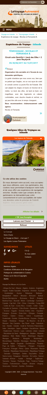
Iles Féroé (25, 323)
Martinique (32, 336)
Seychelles (33, 354)
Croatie (29, 306)
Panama (40, 343)
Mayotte (40, 336)
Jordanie (25, 328)
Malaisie (40, 333)
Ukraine (32, 364)
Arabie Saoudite (15, 291)
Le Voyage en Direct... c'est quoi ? (16, 238)
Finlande (40, 313)
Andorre (32, 288)
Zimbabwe (29, 366)
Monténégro (38, 338)
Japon (18, 328)
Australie (41, 291)
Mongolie (26, 338)
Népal (13, 343)
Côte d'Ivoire (23, 308)
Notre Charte (8, 235)
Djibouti (41, 308)
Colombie (31, 303)
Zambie (21, 366)
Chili (18, 303)
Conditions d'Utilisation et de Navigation (18, 270)
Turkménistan (15, 364)
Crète (35, 306)
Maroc (24, 336)
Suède (20, 359)
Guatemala (6, 318)
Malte (18, 336)
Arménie (34, 291)
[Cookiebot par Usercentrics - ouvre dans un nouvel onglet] (33, 170)
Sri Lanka (33, 356)
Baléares (39, 293)
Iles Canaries (15, 323)
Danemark (33, 308)
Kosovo (16, 331)
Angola (5, 291)
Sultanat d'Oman (9, 359)
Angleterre (39, 288)
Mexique (6, 338)
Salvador (7, 354)
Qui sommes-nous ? (11, 229)
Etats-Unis (23, 313)
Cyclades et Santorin (10, 308)
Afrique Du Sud (8, 288)
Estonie (14, 313)
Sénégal (29, 359)
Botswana (23, 298)
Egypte (14, 311)
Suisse (40, 356)
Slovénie (25, 356)
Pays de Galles (9, 346)
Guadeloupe (38, 316)
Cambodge (30, 301)
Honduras (13, 321)
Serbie (24, 354)
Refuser (23, 225)
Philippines (22, 346)
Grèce (28, 316)
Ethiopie (32, 313)
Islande (16, 326)
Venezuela (6, 366)
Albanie (18, 288)
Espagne (6, 313)
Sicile (41, 354)
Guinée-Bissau (24, 318)
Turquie (24, 364)
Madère (33, 333)
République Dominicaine (19, 351)
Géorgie (40, 318)
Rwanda (6, 351)
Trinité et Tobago (37, 361)
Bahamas (28, 293)
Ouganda (20, 343)
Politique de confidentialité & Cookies (17, 273)
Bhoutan (24, 296)
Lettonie (29, 331)
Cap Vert (13, 303)
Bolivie (40, 296)
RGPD (6, 279)
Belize (16, 296)
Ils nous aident (30, 254)
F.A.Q (27, 251)
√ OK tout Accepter (23, 217)
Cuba (41, 306)
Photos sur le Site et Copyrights (15, 276)
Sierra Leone (7, 356)
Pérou (21, 348)
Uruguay (40, 364)
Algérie (25, 288)
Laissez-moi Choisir (22, 221)
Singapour (17, 356)
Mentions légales (10, 266)
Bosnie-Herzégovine (10, 298)
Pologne (31, 346)
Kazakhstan (34, 328)
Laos (22, 331)
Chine (24, 303)
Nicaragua (24, 341)
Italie (4, 328)
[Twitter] (9, 251)
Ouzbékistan (30, 343)
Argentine (25, 291)
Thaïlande (21, 361)
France (5, 316)
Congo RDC (40, 303)
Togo (28, 361)
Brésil (32, 298)
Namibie (16, 341)
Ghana (21, 316)
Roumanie (34, 348)
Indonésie (39, 323)
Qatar (27, 348)
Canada (5, 303)
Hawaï (5, 321)
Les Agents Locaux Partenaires (15, 241)
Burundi (16, 301)
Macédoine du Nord (11, 333)
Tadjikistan (39, 359)
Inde (32, 323)
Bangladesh (7, 296)
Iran (4, 326)
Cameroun (39, 301)
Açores (19, 293)
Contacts (28, 257)
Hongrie (21, 321)
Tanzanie (6, 361)
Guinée (14, 318)
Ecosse (6, 311)
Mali (12, 336)
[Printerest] (5, 255)
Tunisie (5, 364)
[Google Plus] (14, 251)
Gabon (13, 316)
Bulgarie (40, 298)
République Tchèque (37, 351)
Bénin (23, 301)
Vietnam (15, 366)
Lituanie (41, 331)
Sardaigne (16, 354)
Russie (41, 348)
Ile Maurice (31, 321)
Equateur (40, 311)
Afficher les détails (31, 211)
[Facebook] (5, 251)
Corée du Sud (9, 306)
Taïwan (13, 361)
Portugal (14, 348)
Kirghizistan (8, 331)
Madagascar (24, 333)
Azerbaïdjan (9, 293)
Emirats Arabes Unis (26, 311)
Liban (35, 331)
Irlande (9, 326)
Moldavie (16, 338)
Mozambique (7, 341)
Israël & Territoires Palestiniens (31, 326)
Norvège (33, 341)
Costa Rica (20, 306)
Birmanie (32, 296)
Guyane (33, 318)
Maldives (6, 336)
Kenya (42, 328)
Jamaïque (11, 328)
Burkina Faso (7, 301)
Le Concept (8, 232)
